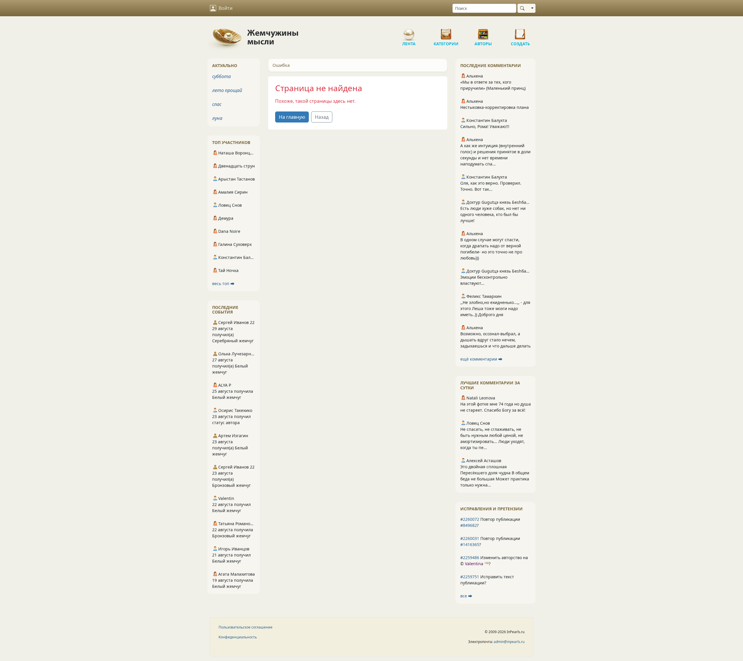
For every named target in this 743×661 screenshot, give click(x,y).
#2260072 (469, 519)
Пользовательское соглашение (246, 627)
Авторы (483, 32)
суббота (221, 76)
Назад (322, 117)
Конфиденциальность (238, 637)
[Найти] (523, 8)
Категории (446, 32)
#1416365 (469, 544)
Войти (225, 8)
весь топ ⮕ (223, 283)
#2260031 (469, 538)
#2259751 (469, 576)
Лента (409, 32)
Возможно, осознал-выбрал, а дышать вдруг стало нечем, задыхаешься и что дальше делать (495, 340)
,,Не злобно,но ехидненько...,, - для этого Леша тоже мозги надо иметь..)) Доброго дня (495, 308)
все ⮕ (466, 596)
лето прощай (227, 90)
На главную (292, 117)
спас (216, 104)
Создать (520, 32)
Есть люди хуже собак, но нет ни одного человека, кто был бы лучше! (493, 214)
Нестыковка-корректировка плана (494, 107)
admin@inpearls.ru (509, 641)
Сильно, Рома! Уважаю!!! (484, 126)
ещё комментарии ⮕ (481, 359)
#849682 (468, 525)
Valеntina (474, 563)
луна (217, 118)
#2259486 (469, 557)
